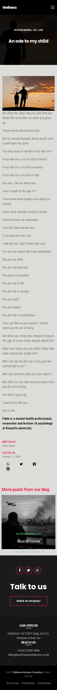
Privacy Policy (28, 683)
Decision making (22, 30)
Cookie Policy (44, 683)
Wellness (9, 7)
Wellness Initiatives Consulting (28, 672)
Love (40, 30)
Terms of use (12, 683)
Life (35, 30)
